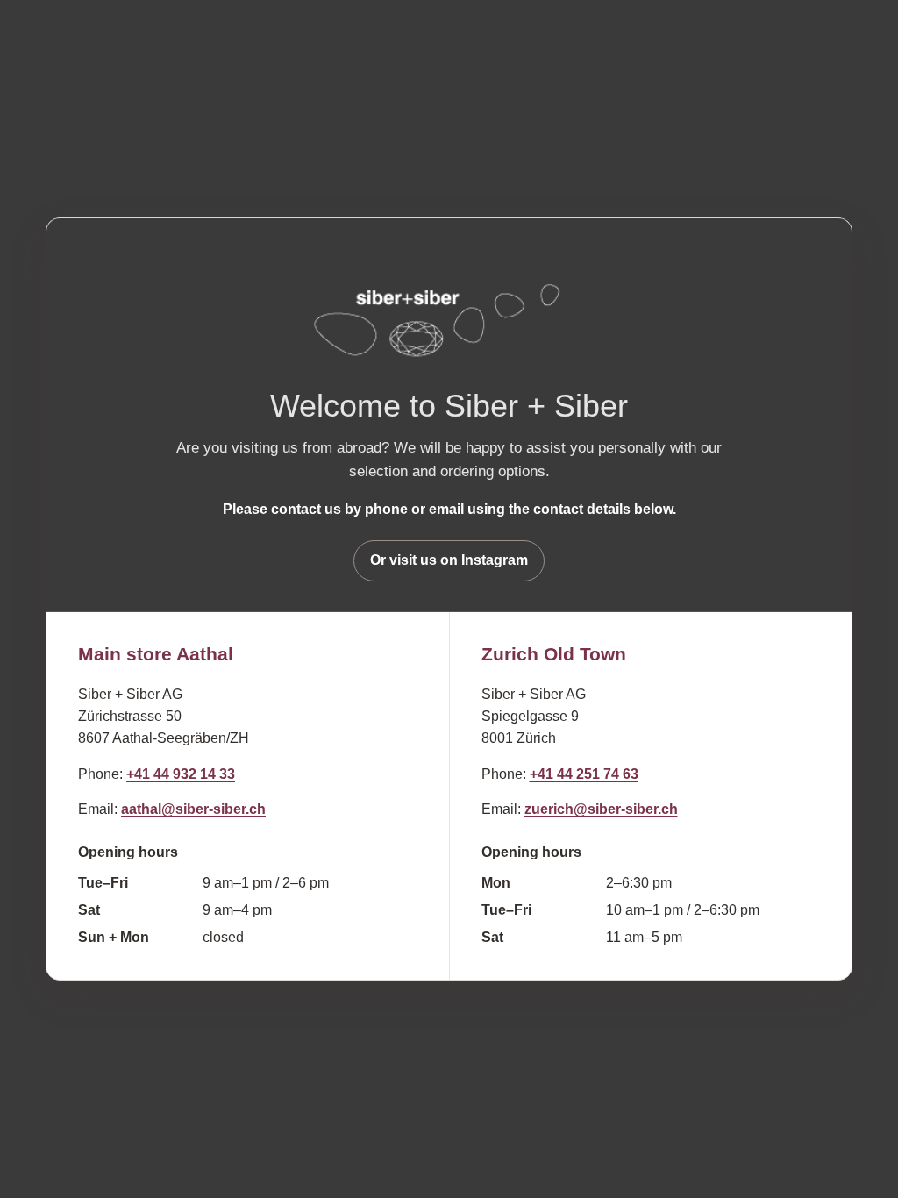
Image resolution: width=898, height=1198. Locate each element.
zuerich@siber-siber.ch (601, 809)
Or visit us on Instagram (449, 560)
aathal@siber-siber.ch (193, 809)
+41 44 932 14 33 (180, 774)
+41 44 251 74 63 (584, 774)
